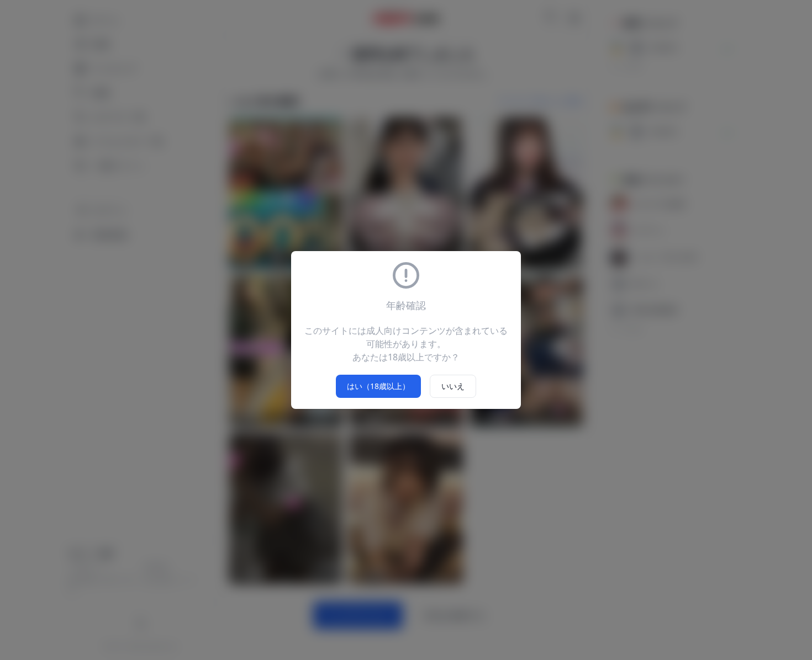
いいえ (453, 386)
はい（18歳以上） (378, 386)
